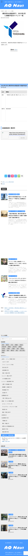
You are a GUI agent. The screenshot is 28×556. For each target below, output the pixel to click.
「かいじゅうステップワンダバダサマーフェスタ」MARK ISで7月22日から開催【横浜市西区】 (17, 280)
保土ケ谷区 (22, 350)
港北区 (21, 344)
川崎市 (8, 348)
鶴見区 (22, 348)
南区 (3, 352)
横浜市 (12, 181)
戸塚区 (13, 348)
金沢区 (3, 348)
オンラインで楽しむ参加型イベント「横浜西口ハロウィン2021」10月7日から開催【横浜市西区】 (17, 263)
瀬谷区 (3, 350)
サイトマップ (15, 542)
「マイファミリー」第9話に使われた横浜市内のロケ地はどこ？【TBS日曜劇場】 (17, 476)
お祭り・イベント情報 (6, 181)
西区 (3, 344)
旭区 (18, 348)
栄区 (17, 350)
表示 (16, 49)
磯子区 (12, 350)
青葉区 (16, 344)
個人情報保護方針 (8, 542)
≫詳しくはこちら (6, 441)
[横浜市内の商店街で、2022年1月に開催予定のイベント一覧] (15, 176)
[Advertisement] (14, 68)
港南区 (20, 346)
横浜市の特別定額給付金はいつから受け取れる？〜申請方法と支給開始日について (17, 198)
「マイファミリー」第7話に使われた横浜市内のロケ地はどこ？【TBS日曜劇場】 (17, 529)
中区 (12, 344)
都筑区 (9, 346)
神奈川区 (15, 346)
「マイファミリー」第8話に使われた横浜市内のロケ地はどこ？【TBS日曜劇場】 (17, 518)
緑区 (8, 350)
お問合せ (21, 542)
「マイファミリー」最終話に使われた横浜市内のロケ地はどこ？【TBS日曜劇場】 (17, 465)
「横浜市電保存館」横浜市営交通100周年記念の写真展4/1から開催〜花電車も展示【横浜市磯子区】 (17, 215)
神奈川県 (4, 346)
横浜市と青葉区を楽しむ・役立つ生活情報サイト (14, 552)
